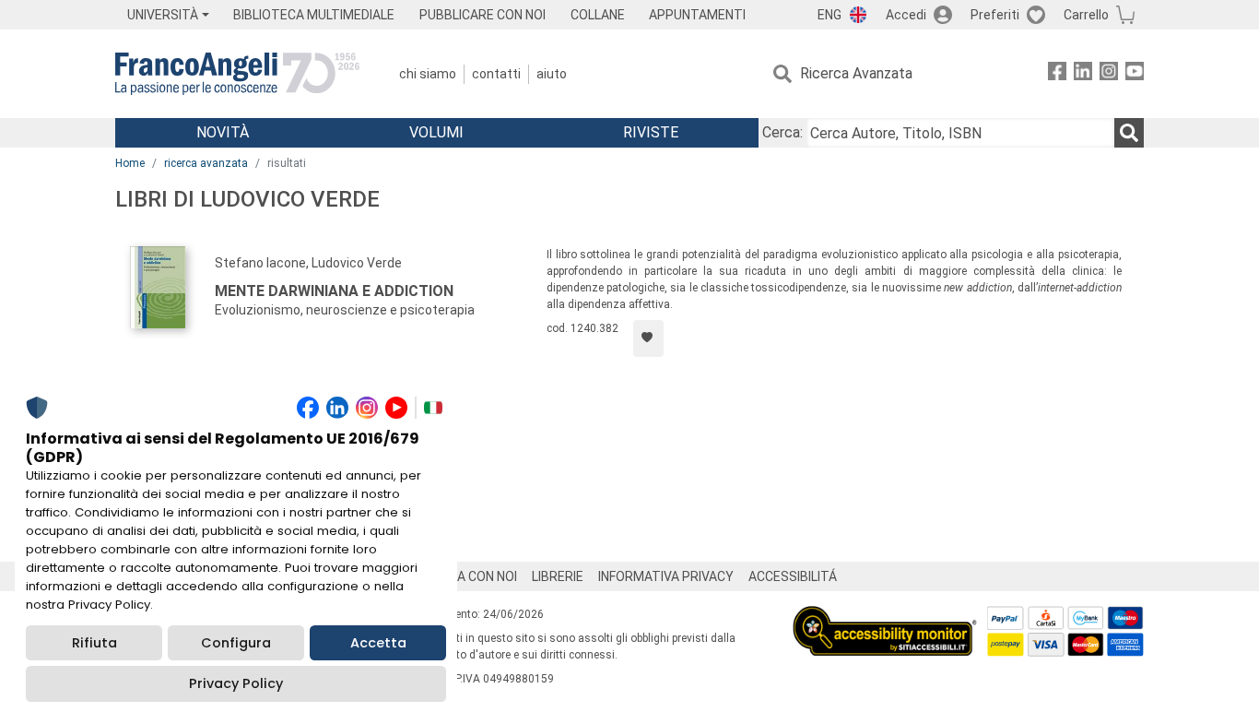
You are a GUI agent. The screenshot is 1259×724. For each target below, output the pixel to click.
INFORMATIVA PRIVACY (666, 576)
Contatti (496, 73)
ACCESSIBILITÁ (792, 576)
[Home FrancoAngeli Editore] (237, 73)
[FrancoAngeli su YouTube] (1134, 74)
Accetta (378, 643)
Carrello (1086, 14)
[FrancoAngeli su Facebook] (1057, 74)
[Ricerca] (1129, 133)
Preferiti (995, 14)
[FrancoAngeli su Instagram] (1109, 74)
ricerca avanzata (206, 163)
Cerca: (782, 132)
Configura (236, 643)
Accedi (906, 14)
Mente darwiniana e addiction (334, 291)
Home (130, 163)
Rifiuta (94, 643)
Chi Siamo (427, 73)
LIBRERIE (557, 576)
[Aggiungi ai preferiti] (648, 338)
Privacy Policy (236, 683)
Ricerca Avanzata (856, 73)
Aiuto (551, 73)
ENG (829, 14)
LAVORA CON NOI (467, 576)
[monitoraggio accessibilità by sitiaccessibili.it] (885, 616)
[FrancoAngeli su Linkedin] (1083, 74)
